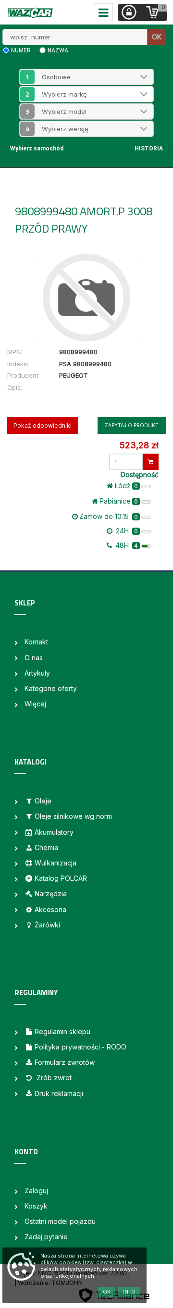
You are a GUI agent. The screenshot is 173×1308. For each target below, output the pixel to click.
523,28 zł (139, 445)
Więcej (35, 704)
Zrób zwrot (53, 1078)
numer (21, 50)
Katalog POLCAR (61, 878)
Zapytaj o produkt (132, 425)
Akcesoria (50, 909)
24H (126, 531)
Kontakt (36, 642)
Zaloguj (36, 1190)
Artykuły (37, 673)
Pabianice (118, 501)
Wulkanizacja (55, 863)
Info (129, 1292)
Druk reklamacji (59, 1093)
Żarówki (47, 925)
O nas (34, 658)
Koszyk (36, 1206)
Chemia (46, 847)
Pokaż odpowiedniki (42, 425)
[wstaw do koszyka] (151, 462)
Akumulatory (54, 832)
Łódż (126, 485)
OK (156, 37)
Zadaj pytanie (46, 1237)
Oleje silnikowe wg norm (73, 816)
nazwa (58, 50)
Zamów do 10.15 (108, 516)
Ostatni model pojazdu (60, 1221)
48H (125, 545)
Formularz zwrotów (65, 1062)
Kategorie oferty (51, 688)
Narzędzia (51, 893)
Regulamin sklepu (62, 1031)
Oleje (43, 801)
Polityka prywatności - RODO (80, 1047)
